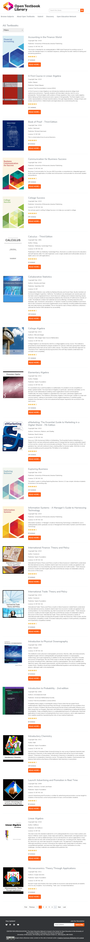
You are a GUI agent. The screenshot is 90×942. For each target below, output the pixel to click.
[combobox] (64, 10)
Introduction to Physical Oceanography (48, 641)
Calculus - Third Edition (40, 236)
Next (59, 907)
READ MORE (34, 64)
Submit (40, 16)
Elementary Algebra (38, 372)
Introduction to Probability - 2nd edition (48, 688)
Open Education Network (66, 16)
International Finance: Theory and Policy (48, 547)
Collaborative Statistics (40, 276)
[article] (45, 53)
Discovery (50, 16)
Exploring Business (38, 469)
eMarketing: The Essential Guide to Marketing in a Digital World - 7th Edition (53, 424)
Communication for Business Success (47, 159)
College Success (36, 197)
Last (64, 907)
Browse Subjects (7, 16)
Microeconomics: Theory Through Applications (52, 868)
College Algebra (36, 328)
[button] (13, 30)
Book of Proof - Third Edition (42, 121)
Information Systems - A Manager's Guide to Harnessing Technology (57, 509)
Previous (32, 907)
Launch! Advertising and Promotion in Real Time (53, 780)
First (25, 907)
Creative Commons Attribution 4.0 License (71, 938)
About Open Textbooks (26, 16)
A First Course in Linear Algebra (44, 76)
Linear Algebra (35, 818)
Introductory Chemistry (40, 736)
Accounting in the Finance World (45, 37)
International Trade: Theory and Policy (47, 591)
